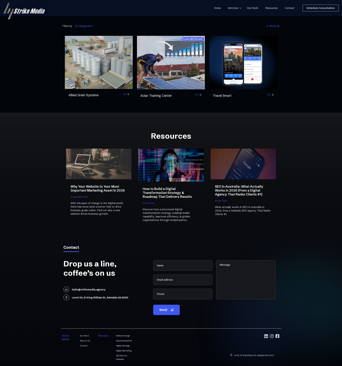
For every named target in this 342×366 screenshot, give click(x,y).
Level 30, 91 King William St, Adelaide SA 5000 (100, 297)
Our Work (84, 335)
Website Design (123, 335)
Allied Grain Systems (83, 95)
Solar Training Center (156, 96)
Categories (84, 26)
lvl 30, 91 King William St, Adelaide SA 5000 (254, 355)
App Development (124, 340)
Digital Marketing (123, 350)
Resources (85, 340)
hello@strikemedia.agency (88, 289)
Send (163, 310)
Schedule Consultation (320, 8)
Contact (83, 345)
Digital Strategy (123, 345)
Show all (274, 26)
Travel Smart (222, 96)
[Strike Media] (24, 9)
